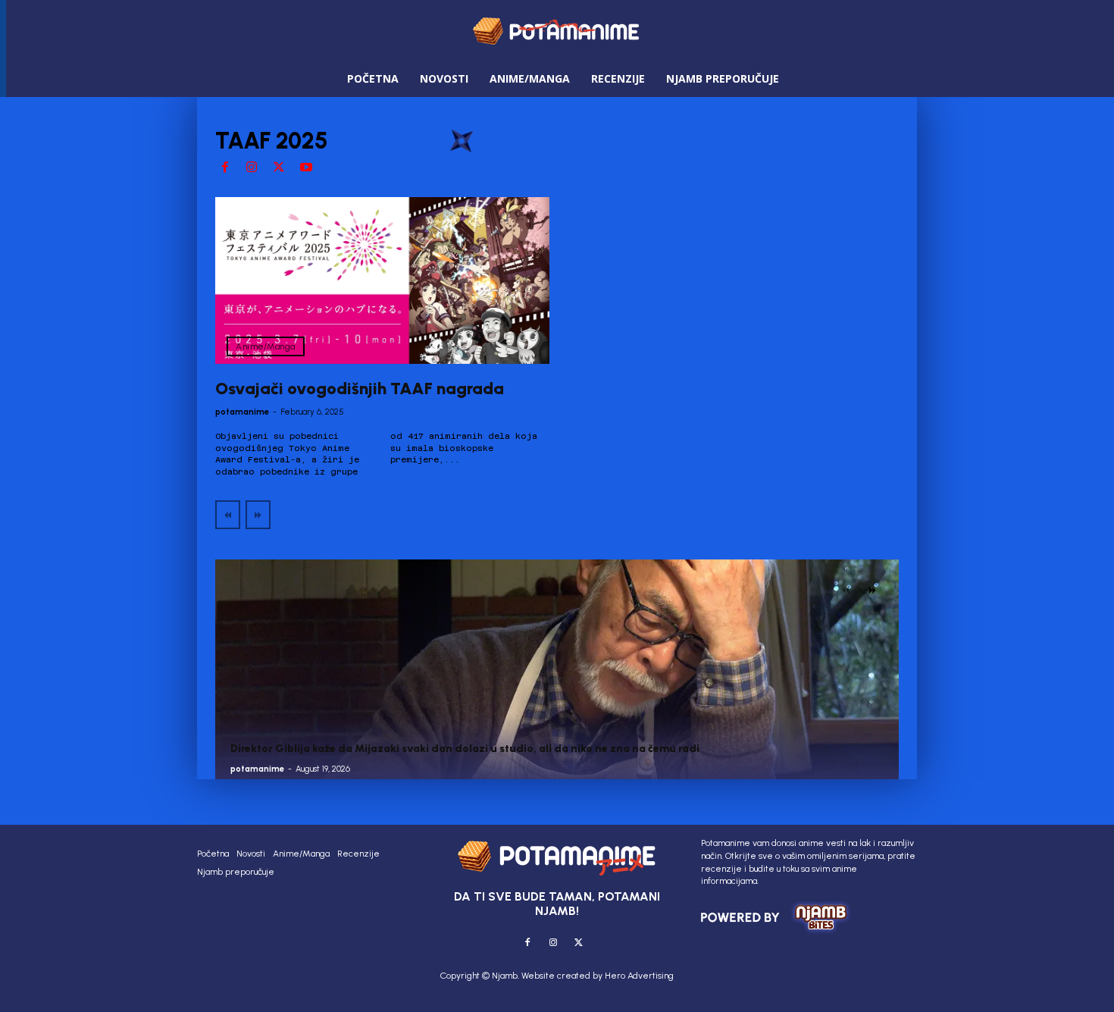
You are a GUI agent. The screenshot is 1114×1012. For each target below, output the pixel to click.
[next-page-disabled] (258, 514)
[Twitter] (279, 168)
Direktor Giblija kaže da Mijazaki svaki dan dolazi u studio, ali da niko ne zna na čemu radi (464, 748)
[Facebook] (225, 168)
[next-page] (873, 590)
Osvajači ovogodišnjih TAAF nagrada (359, 388)
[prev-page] (227, 514)
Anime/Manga (266, 346)
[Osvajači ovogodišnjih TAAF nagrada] (382, 281)
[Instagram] (252, 168)
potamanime (242, 412)
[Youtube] (306, 168)
